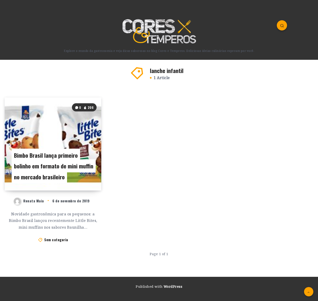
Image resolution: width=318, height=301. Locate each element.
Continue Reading (80, 176)
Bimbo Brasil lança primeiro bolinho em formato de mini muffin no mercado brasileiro (53, 166)
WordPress (173, 286)
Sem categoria (56, 239)
